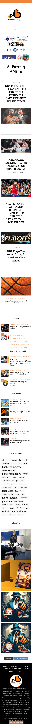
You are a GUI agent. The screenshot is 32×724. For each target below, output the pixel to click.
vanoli (3, 514)
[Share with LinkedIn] (7, 131)
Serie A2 (21, 349)
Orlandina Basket (15, 344)
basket (23, 460)
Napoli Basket (17, 298)
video (28, 357)
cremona (21, 477)
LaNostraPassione (6, 487)
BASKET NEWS (16, 669)
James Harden (5, 484)
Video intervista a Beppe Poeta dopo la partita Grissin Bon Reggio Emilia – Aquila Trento (20, 362)
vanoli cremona (11, 514)
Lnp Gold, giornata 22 (18, 351)
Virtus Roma (21, 514)
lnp (16, 491)
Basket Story (13, 409)
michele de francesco (7, 494)
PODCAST (19, 671)
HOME (5, 667)
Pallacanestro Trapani (20, 346)
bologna (26, 474)
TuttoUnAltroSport (23, 508)
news (5, 497)
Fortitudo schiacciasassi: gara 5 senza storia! (19, 421)
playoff (21, 501)
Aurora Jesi (22, 337)
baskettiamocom (9, 470)
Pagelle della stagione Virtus (20, 327)
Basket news (9, 298)
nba (23, 494)
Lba (15, 487)
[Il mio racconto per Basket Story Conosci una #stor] (16, 607)
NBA (13, 82)
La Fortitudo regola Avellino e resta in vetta (20, 441)
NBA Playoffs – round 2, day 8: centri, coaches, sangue (16, 256)
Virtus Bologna (25, 324)
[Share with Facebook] (2, 131)
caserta (14, 477)
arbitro (8, 460)
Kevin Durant (22, 484)
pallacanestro (9, 501)
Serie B (28, 379)
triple (12, 508)
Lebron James (23, 487)
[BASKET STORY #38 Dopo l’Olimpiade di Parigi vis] (16, 575)
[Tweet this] (4, 131)
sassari (11, 504)
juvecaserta (14, 484)
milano (17, 494)
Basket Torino (20, 340)
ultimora (21, 511)
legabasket (7, 491)
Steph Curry (5, 508)
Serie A (24, 298)
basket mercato (6, 463)
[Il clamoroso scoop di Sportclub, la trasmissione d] (16, 544)
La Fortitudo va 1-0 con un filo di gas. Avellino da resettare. (19, 433)
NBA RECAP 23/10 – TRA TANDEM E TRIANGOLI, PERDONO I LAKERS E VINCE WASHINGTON (16, 93)
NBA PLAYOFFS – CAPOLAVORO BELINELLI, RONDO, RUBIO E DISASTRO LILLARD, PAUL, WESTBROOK (16, 213)
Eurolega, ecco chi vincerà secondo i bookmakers (19, 373)
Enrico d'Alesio (19, 104)
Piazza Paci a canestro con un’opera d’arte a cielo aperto (19, 403)
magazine (20, 409)
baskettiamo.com (12, 467)
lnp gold (22, 490)
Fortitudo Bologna (15, 427)
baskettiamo (20, 463)
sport (25, 504)
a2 (3, 460)
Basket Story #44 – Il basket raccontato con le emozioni (20, 412)
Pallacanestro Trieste (16, 347)
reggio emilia (5, 504)
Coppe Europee (21, 370)
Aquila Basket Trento (16, 356)
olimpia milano (24, 497)
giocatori (20, 480)
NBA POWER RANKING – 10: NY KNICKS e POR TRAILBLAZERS (16, 164)
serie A (18, 504)
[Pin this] (9, 131)
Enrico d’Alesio (6, 480)
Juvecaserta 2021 (21, 379)
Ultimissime (17, 82)
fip (13, 480)
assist (14, 460)
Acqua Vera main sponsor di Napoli (16, 302)
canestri (6, 477)
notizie (13, 497)
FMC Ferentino (18, 341)
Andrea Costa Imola (15, 334)
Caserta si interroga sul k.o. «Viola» (20, 382)
